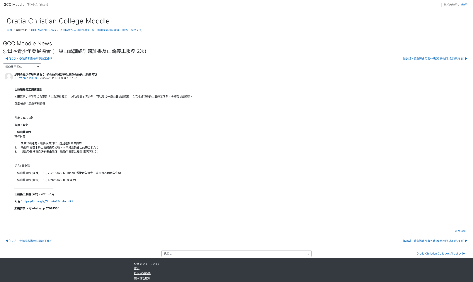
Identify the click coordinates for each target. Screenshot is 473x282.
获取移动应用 (142, 278)
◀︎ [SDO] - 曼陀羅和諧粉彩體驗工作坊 (28, 58)
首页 (9, 30)
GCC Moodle (14, 4)
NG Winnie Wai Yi (25, 78)
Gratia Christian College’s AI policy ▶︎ (441, 253)
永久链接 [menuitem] (460, 231)
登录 (465, 4)
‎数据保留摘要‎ (142, 273)
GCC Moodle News (43, 30)
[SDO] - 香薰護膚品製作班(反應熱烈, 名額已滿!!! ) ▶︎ (435, 58)
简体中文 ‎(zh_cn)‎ (37, 4)
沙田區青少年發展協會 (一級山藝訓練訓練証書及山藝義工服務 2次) (101, 30)
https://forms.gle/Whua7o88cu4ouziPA (48, 201)
